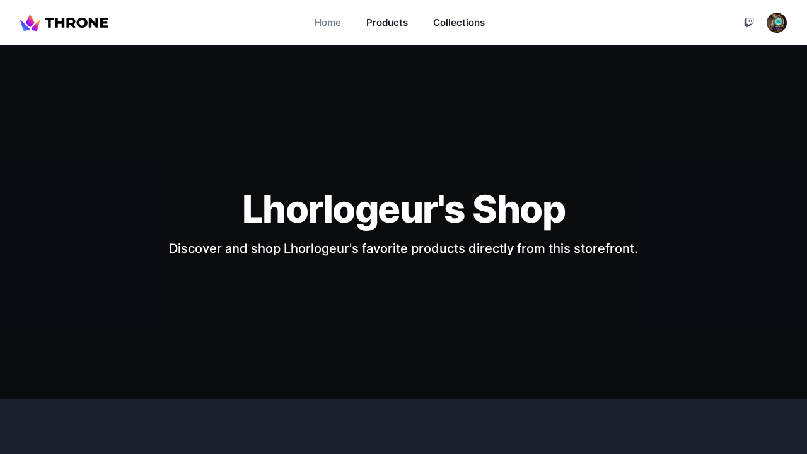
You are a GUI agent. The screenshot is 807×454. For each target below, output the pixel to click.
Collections (459, 22)
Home (328, 22)
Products (387, 22)
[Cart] (749, 23)
